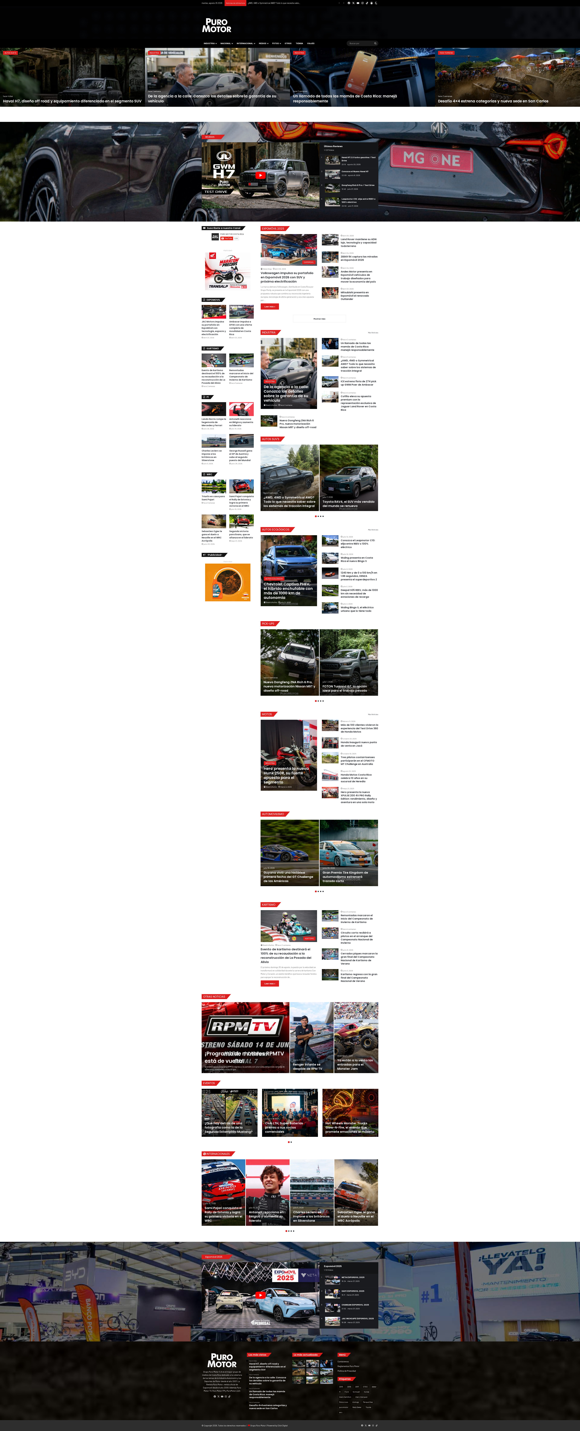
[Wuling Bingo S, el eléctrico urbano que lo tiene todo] (330, 608)
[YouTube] (222, 1396)
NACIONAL (226, 43)
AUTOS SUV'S (270, 439)
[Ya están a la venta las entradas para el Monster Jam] (356, 1037)
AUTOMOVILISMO (273, 814)
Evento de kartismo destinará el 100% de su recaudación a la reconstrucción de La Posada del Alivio (286, 955)
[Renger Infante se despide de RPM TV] (312, 1037)
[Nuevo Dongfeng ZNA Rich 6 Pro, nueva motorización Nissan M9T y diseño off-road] (269, 421)
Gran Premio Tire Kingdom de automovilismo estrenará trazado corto (345, 876)
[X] (218, 1396)
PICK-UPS (268, 623)
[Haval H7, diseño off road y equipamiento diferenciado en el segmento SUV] (298, 1363)
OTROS (288, 43)
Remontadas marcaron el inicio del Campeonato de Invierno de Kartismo (357, 919)
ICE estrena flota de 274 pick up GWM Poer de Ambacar (489, 101)
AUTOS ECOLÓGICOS (275, 529)
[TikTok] (229, 1396)
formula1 (356, 1392)
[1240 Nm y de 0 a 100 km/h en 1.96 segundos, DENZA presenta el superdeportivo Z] (330, 573)
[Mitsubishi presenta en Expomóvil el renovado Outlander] (330, 293)
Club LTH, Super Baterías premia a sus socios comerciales (284, 1127)
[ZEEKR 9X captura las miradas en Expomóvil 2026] (330, 257)
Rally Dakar (357, 1407)
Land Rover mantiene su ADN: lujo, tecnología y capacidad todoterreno (359, 243)
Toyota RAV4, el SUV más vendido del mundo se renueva (349, 504)
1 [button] (316, 516)
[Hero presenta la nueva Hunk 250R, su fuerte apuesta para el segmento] (289, 755)
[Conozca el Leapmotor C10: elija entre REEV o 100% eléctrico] (330, 541)
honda (366, 1392)
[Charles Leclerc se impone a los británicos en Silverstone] (214, 441)
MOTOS (267, 714)
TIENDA (299, 43)
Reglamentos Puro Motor (348, 1366)
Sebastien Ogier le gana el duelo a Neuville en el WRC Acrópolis (212, 536)
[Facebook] (215, 1396)
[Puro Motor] (217, 25)
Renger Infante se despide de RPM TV (307, 1066)
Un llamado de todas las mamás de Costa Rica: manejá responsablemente (357, 346)
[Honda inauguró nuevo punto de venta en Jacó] (330, 742)
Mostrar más (319, 319)
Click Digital (283, 1425)
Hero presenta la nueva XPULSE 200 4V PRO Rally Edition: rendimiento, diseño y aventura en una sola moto (359, 797)
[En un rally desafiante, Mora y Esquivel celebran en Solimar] (298, 1380)
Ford (347, 1392)
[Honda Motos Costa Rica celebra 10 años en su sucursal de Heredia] (330, 775)
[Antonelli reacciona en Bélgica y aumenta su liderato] (241, 409)
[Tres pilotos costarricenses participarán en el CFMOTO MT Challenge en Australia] (330, 757)
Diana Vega (267, 269)
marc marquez (361, 1397)
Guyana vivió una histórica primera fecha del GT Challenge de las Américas (288, 876)
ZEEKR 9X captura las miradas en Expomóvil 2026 (359, 258)
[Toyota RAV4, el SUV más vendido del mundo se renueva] (349, 478)
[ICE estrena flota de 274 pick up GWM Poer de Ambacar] (507, 77)
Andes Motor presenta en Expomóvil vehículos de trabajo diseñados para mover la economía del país (358, 276)
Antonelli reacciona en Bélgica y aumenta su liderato (241, 422)
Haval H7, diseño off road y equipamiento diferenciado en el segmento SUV (280, 3)
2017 (357, 1387)
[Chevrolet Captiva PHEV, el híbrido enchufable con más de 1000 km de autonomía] (289, 570)
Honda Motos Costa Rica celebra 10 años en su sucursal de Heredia (356, 778)
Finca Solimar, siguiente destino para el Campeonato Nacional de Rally (69, 101)
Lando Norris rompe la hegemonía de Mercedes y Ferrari (214, 422)
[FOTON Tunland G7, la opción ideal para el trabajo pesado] (349, 662)
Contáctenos (343, 1361)
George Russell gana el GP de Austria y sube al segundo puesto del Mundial (240, 455)
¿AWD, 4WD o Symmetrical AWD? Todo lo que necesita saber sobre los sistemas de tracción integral (358, 365)
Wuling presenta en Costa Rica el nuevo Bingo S (357, 559)
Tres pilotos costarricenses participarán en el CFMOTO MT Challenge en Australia (358, 761)
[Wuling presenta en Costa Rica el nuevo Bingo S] (330, 558)
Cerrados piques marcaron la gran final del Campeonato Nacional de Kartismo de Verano (359, 958)
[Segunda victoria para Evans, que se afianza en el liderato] (241, 521)
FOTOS (275, 43)
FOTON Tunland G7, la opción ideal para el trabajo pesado (345, 688)
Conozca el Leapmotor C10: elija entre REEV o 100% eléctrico (358, 544)
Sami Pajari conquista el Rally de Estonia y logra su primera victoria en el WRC (241, 501)
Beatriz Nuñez (271, 405)
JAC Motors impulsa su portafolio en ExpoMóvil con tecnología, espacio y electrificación (214, 328)
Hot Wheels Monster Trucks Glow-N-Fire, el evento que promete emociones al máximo (349, 1127)
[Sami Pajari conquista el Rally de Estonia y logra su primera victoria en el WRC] (241, 486)
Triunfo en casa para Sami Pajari (178, 101)
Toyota (368, 1407)
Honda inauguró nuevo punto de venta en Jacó (359, 744)
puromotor (343, 1407)
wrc (340, 1412)
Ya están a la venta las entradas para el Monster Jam (355, 1064)
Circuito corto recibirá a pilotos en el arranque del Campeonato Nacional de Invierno (357, 938)
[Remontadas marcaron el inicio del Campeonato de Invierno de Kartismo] (330, 915)
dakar (374, 1387)
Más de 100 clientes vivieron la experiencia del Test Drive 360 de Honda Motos (359, 728)
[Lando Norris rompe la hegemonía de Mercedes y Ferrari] (214, 409)
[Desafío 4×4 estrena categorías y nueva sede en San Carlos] (298, 1371)
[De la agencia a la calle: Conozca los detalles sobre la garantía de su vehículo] (289, 373)
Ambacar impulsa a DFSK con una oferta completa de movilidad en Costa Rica (240, 328)
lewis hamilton (345, 1397)
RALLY (7, 53)
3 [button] (320, 516)
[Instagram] (225, 1396)
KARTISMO (299, 53)
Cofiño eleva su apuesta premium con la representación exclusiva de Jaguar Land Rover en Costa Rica (358, 403)
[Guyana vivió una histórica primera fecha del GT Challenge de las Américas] (290, 853)
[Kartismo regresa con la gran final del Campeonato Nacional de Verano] (330, 974)
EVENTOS (209, 1083)
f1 (339, 1392)
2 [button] (318, 516)
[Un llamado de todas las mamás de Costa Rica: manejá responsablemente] (330, 343)
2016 (349, 1387)
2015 (341, 1387)
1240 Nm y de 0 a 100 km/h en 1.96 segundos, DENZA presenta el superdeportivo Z (359, 576)
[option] (72, 77)
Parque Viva (368, 1402)
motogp (355, 1402)
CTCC (365, 1387)
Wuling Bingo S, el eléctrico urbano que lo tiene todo (357, 609)
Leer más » (269, 306)
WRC (152, 53)
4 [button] (323, 516)
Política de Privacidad (347, 1371)
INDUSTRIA (209, 43)
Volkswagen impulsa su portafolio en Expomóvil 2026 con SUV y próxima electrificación (287, 277)
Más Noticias (373, 332)
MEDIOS (262, 43)
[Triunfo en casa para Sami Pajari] (217, 77)
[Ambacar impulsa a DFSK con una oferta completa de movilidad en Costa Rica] (241, 312)
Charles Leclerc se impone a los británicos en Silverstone (212, 455)
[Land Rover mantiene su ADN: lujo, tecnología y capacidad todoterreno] (330, 239)
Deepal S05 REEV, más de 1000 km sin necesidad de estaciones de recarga (359, 593)
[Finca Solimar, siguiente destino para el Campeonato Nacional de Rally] (72, 77)
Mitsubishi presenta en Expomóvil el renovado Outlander (355, 296)
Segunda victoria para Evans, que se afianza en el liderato (241, 534)
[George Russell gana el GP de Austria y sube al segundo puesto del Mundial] (241, 441)
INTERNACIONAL (245, 43)
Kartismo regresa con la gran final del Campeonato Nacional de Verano (359, 978)
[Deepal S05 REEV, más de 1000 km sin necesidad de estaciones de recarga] (330, 590)
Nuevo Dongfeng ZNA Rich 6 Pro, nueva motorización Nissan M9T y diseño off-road (298, 424)
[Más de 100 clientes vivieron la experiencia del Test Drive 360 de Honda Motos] (330, 725)
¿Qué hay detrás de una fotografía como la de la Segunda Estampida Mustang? (229, 1127)
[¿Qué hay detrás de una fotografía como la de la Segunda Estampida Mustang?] (230, 1113)
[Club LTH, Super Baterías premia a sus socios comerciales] (290, 1113)
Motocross (343, 1402)
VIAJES (310, 43)
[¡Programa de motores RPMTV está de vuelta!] (245, 1037)
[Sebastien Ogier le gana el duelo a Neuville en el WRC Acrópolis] (214, 521)
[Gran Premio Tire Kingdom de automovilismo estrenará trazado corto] (349, 853)
